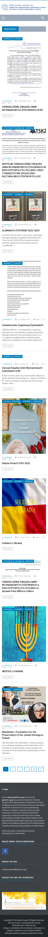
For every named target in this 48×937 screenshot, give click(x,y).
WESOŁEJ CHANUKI (12, 671)
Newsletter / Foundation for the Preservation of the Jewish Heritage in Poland (22, 735)
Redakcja (8, 101)
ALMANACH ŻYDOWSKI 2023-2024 (20, 230)
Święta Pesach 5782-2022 (16, 463)
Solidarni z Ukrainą (12, 543)
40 (34, 769)
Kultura (6, 401)
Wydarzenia (17, 39)
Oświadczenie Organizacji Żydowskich (22, 325)
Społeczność (8, 128)
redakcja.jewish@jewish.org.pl (14, 869)
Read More (8, 116)
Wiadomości (7, 39)
